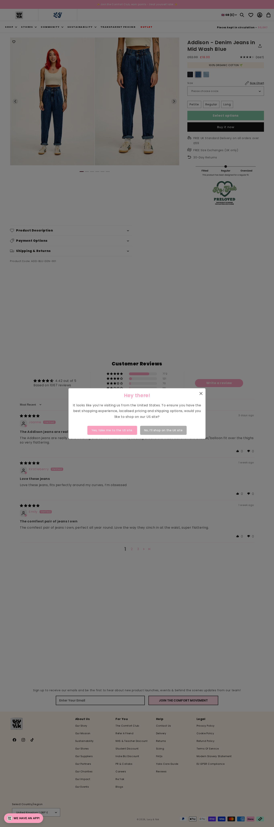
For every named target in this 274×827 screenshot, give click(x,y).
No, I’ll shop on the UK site (163, 430)
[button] (23, 818)
